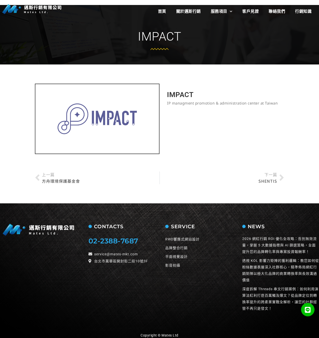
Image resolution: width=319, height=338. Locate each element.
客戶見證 (250, 11)
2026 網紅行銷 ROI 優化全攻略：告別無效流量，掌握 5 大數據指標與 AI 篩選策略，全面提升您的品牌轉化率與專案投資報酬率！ (279, 245)
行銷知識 (303, 11)
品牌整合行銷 (176, 248)
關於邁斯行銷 (188, 11)
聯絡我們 (277, 11)
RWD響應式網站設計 (182, 239)
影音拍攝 (172, 265)
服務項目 (219, 11)
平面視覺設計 (176, 257)
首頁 (162, 11)
